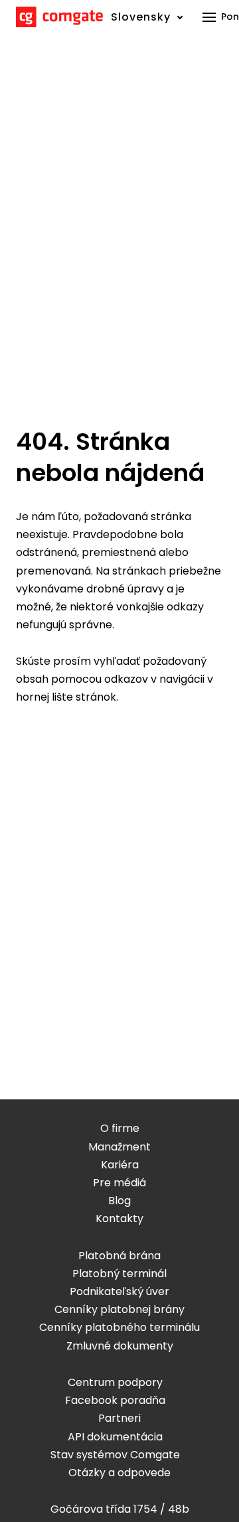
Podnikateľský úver (119, 1291)
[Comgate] (59, 17)
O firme (119, 1128)
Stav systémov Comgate (115, 1454)
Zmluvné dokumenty (119, 1345)
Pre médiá (119, 1182)
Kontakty (119, 1218)
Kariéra (120, 1164)
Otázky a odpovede (119, 1472)
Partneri (119, 1418)
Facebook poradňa (115, 1400)
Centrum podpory (115, 1382)
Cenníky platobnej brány (119, 1309)
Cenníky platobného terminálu (119, 1327)
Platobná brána (119, 1255)
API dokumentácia (115, 1436)
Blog (119, 1200)
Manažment (119, 1146)
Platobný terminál (119, 1273)
